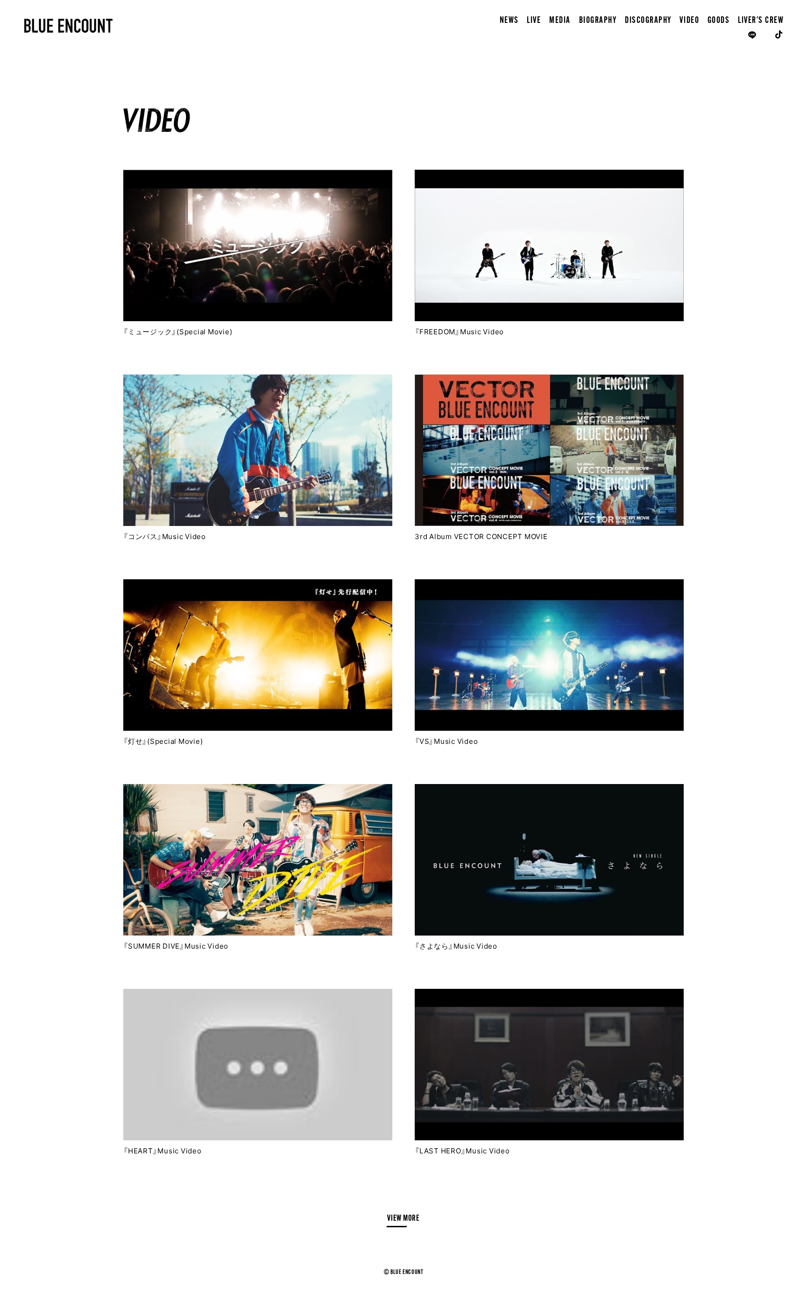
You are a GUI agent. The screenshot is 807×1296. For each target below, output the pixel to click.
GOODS (719, 20)
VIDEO (689, 20)
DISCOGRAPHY (648, 20)
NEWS (509, 20)
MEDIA (560, 20)
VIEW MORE (403, 1219)
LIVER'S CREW (761, 20)
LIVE (534, 20)
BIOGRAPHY (598, 20)
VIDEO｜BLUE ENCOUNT (68, 26)
